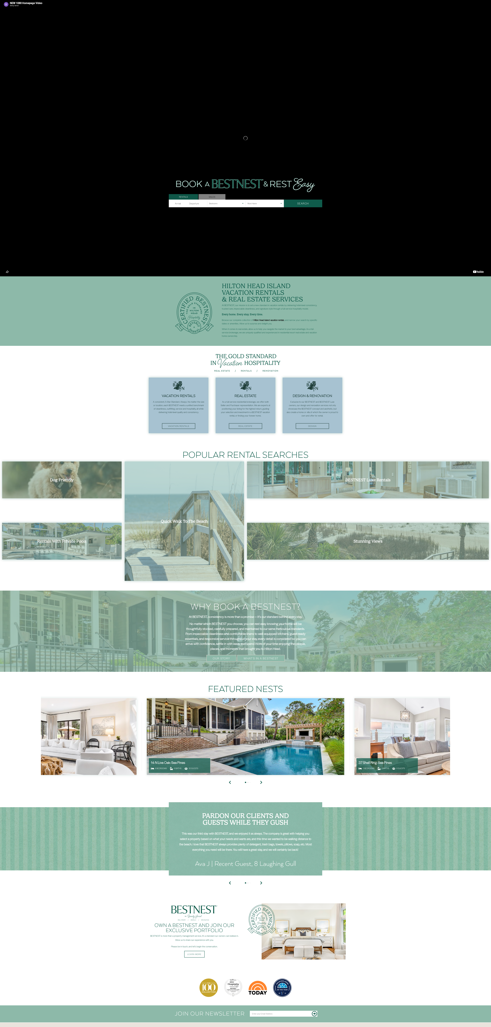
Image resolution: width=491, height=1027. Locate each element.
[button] (230, 883)
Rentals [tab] (183, 196)
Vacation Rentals (178, 426)
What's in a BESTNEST (261, 658)
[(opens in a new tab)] (245, 736)
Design (312, 426)
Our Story (221, 658)
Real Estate (245, 426)
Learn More (194, 954)
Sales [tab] (212, 196)
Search (303, 203)
